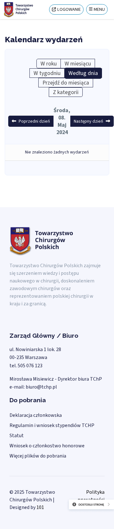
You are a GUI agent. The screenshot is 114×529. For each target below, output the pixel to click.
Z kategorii (66, 92)
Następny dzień (88, 121)
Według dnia (83, 73)
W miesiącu (78, 64)
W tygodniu (47, 73)
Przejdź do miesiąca (65, 83)
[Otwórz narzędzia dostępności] (75, 510)
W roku (49, 64)
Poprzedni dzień (34, 121)
